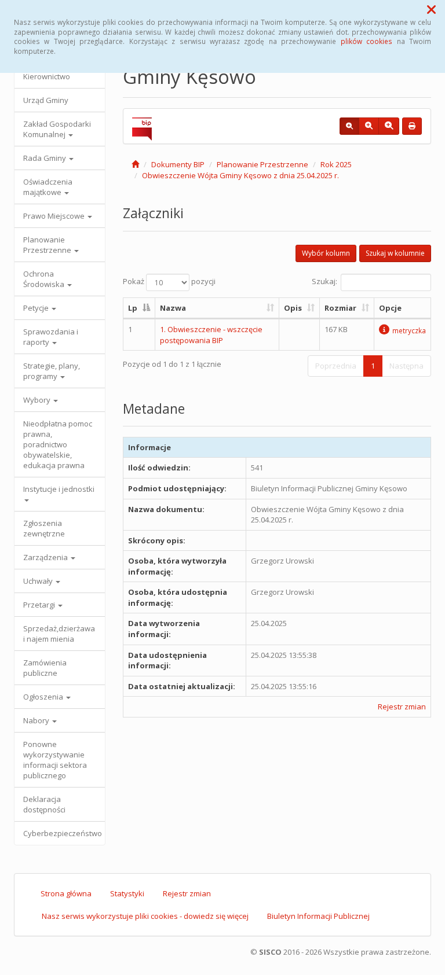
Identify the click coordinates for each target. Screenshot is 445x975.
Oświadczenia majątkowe (47, 186)
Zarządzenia (46, 557)
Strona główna (66, 893)
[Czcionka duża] (388, 126)
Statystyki (127, 893)
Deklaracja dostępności (44, 804)
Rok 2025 (336, 164)
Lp (132, 308)
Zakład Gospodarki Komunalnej (57, 129)
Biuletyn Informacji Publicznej (318, 916)
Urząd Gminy (45, 100)
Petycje (36, 308)
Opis (293, 308)
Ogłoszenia (44, 696)
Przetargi (40, 604)
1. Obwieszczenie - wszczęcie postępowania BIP (211, 334)
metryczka (409, 330)
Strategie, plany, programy (51, 370)
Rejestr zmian (402, 706)
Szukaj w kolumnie (395, 253)
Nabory (37, 720)
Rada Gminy (45, 158)
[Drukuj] (412, 126)
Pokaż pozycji (169, 281)
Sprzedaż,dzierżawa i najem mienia (59, 633)
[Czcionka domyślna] (349, 126)
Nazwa (173, 308)
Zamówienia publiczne (45, 667)
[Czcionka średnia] (369, 126)
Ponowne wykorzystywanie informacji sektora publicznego (55, 760)
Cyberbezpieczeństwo (62, 833)
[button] (431, 9)
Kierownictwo (46, 76)
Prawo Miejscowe (54, 216)
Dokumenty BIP (178, 164)
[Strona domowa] (135, 164)
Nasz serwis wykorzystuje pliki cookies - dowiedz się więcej (145, 916)
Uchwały (38, 581)
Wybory (37, 400)
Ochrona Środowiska (44, 278)
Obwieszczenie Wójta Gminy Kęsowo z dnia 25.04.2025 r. (240, 175)
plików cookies (366, 41)
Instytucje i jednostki (58, 489)
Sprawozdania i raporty (50, 336)
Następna (406, 365)
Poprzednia (335, 365)
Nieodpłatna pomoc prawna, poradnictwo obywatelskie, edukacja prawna (57, 444)
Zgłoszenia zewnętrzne (44, 528)
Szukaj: (324, 281)
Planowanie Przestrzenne (48, 244)
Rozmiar (340, 308)
